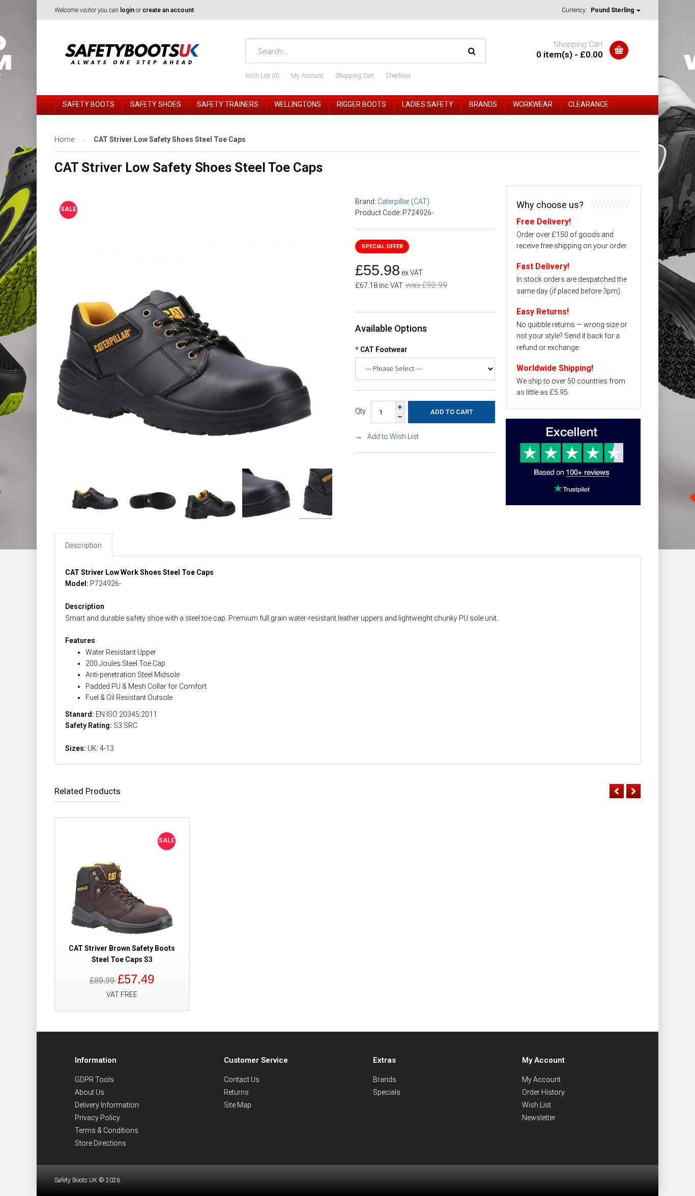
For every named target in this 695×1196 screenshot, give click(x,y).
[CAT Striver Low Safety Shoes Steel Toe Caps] (184, 448)
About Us (89, 1092)
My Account (307, 75)
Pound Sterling (613, 10)
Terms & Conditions (106, 1130)
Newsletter (539, 1118)
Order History (543, 1092)
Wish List (536, 1105)
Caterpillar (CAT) (403, 201)
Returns (236, 1092)
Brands (384, 1079)
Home (64, 139)
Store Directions (100, 1143)
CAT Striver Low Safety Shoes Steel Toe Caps (170, 139)
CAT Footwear (384, 349)
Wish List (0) (262, 75)
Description (83, 545)
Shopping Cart (354, 75)
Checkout (398, 75)
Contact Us (241, 1079)
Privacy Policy (97, 1118)
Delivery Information (107, 1105)
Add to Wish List (393, 436)
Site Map (237, 1105)
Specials (386, 1092)
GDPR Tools (94, 1079)
